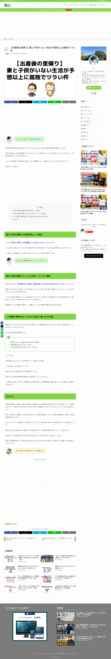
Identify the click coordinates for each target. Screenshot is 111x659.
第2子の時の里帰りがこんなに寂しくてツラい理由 (29, 213)
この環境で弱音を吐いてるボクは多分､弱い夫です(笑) (30, 216)
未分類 (85, 132)
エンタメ (86, 110)
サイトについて (54, 653)
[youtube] (101, 1)
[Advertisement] (55, 24)
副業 (85, 128)
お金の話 (86, 107)
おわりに (16, 219)
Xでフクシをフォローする (94, 255)
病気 (85, 136)
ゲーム (86, 118)
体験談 (85, 125)
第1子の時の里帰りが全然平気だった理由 (27, 210)
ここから (69, 9)
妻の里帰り (14, 524)
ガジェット (87, 114)
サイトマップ (71, 653)
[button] (11, 102)
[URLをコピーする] (69, 102)
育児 (7, 53)
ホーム (38, 653)
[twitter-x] (99, 1)
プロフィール (44, 653)
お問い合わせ (63, 653)
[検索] (106, 1)
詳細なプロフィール (94, 87)
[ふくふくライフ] (7, 5)
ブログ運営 (87, 121)
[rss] (103, 1)
